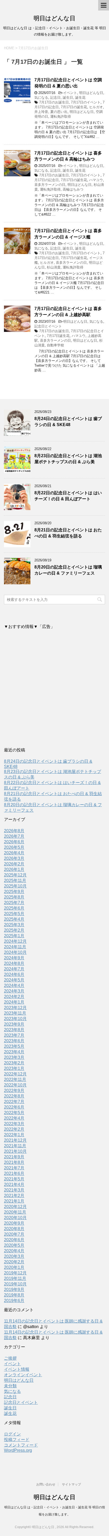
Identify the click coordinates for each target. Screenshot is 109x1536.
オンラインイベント (23, 1375)
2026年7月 (14, 836)
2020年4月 (14, 1251)
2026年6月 (14, 842)
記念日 (55, 97)
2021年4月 (14, 1184)
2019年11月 (15, 1278)
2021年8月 (14, 1162)
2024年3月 (14, 991)
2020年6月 (14, 1240)
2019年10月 (15, 1284)
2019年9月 (14, 1289)
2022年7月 (14, 1101)
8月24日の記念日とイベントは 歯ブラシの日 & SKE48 (68, 421)
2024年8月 (14, 963)
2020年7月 (14, 1234)
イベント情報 (16, 1369)
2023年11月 (15, 1013)
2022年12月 (15, 1074)
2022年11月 (15, 1079)
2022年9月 (14, 1090)
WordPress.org (18, 1450)
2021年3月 (14, 1190)
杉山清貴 (54, 267)
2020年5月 (14, 1245)
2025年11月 (15, 880)
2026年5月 (14, 847)
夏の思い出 (58, 112)
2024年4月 (14, 985)
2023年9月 (14, 1024)
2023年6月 (14, 1041)
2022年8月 (14, 1096)
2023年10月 (15, 1018)
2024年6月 (14, 974)
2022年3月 (14, 1123)
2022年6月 (14, 1107)
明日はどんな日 (54, 18)
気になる (41, 97)
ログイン (12, 1434)
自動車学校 (55, 345)
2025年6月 (14, 908)
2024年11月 (15, 947)
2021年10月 (15, 1151)
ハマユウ (96, 180)
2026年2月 (14, 864)
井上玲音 (41, 112)
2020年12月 (15, 1206)
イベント (70, 93)
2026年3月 (14, 858)
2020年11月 (15, 1212)
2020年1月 (14, 1267)
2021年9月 (14, 1157)
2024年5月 (14, 980)
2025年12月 (15, 875)
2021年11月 (15, 1146)
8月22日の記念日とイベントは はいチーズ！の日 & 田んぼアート (68, 496)
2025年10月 (15, 886)
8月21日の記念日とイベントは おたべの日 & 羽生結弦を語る (68, 533)
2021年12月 (15, 1140)
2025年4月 (14, 919)
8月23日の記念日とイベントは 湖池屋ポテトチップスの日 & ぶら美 (68, 458)
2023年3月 (14, 1057)
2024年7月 (14, 969)
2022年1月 (14, 1135)
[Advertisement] (54, 689)
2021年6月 (14, 1173)
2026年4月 (14, 853)
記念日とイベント (48, 326)
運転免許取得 (60, 116)
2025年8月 (14, 897)
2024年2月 (14, 996)
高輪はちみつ (73, 189)
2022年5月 (14, 1112)
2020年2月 (14, 1262)
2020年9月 (14, 1223)
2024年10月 (15, 952)
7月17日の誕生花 (74, 107)
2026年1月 (14, 869)
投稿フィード (16, 1439)
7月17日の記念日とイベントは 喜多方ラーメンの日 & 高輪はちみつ (68, 156)
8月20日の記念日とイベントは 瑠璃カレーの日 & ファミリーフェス (68, 570)
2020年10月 (15, 1217)
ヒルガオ (96, 107)
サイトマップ (71, 1484)
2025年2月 (14, 930)
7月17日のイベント (86, 102)
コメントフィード (21, 1445)
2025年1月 (14, 936)
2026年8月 (14, 831)
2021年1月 (14, 1201)
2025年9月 (14, 891)
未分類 (10, 1386)
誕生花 (80, 97)
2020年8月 (14, 1228)
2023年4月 (14, 1052)
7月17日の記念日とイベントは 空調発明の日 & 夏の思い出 (68, 83)
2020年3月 (14, 1256)
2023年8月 (14, 1030)
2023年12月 (15, 1007)
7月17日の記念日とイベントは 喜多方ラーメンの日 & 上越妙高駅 (68, 311)
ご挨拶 (10, 1358)
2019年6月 (14, 1300)
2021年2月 (14, 1195)
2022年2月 (14, 1129)
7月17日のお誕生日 (54, 102)
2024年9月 (14, 958)
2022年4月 (14, 1118)
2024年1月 (14, 1002)
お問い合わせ (45, 1484)
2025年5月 (14, 913)
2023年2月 (14, 1063)
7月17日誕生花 (58, 336)
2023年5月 (14, 1046)
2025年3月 (14, 924)
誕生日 (68, 97)
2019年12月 (15, 1273)
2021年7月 (14, 1168)
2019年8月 (14, 1295)
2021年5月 (14, 1179)
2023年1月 (14, 1068)
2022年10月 (15, 1085)
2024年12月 (15, 941)
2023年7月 (14, 1035)
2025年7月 (14, 902)
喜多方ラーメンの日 (49, 185)
